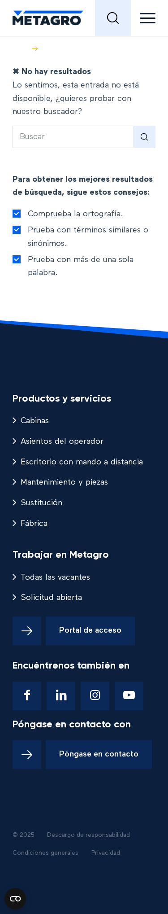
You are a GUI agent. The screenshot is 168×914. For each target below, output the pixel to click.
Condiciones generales (45, 853)
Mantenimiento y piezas (64, 482)
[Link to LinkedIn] (61, 696)
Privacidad (105, 853)
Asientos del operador (62, 441)
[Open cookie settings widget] (15, 899)
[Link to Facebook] (27, 696)
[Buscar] (113, 18)
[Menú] (143, 18)
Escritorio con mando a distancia (82, 462)
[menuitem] (113, 18)
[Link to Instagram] (95, 696)
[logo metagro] (70, 18)
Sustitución (41, 503)
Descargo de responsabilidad (88, 835)
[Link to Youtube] (129, 696)
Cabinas (35, 421)
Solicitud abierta (51, 598)
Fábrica (34, 524)
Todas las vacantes (55, 577)
